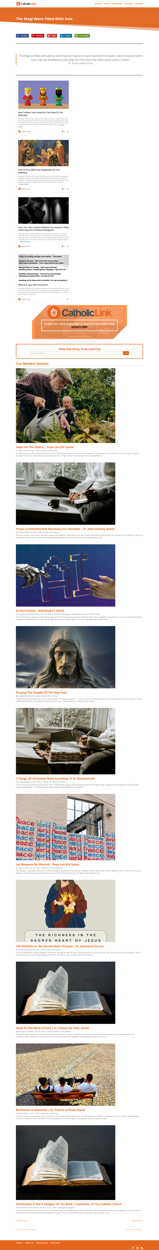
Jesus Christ (52, 950)
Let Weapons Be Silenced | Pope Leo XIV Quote (47, 864)
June (59, 950)
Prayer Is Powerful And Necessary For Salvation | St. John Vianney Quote (65, 529)
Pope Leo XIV (23, 450)
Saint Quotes (55, 532)
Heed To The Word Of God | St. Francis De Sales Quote (52, 1028)
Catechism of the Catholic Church (31, 1207)
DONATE (139, 4)
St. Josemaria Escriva (26, 950)
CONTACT (128, 4)
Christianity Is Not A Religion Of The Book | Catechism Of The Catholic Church (69, 1204)
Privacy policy (42, 1243)
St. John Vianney (24, 532)
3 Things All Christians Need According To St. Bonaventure (55, 778)
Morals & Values (59, 782)
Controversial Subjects (62, 614)
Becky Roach (23, 1113)
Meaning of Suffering (49, 1113)
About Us (29, 1243)
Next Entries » (137, 1221)
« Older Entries (22, 1221)
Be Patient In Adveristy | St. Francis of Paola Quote (50, 1110)
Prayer (46, 532)
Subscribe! (55, 1243)
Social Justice (52, 450)
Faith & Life (47, 782)
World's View (95, 614)
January (57, 1031)
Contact (19, 1243)
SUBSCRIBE (117, 4)
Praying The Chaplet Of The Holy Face (41, 692)
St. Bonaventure (24, 782)
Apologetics (62, 1207)
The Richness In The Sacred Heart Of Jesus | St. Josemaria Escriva (60, 946)
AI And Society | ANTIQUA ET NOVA (40, 611)
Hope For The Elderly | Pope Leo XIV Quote (45, 447)
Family (43, 450)
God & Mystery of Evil (80, 614)
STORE (107, 4)
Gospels (49, 1031)
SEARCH (98, 4)
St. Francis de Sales (25, 1031)
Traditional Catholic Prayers (29, 614)
